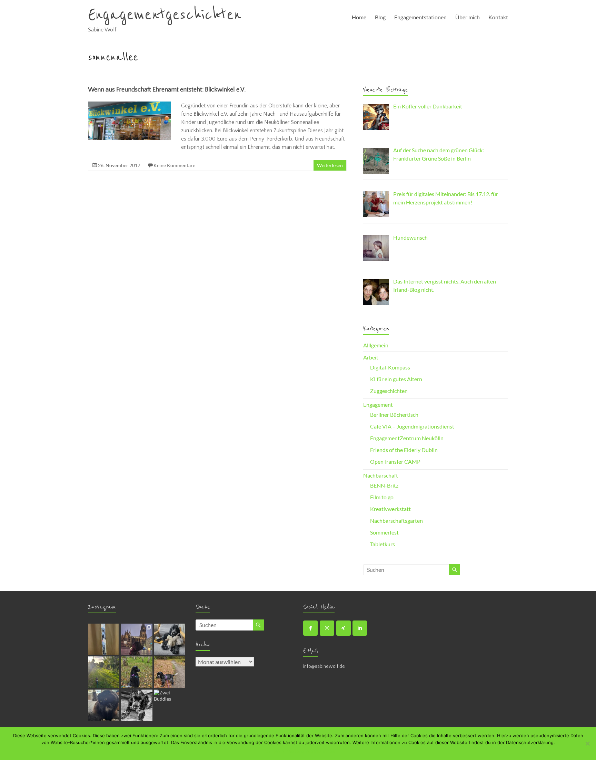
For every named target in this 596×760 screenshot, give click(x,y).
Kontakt (498, 17)
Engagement (378, 404)
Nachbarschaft (380, 475)
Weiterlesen (330, 165)
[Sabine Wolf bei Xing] (343, 628)
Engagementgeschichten (164, 14)
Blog (380, 17)
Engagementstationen (420, 17)
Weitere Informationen (311, 751)
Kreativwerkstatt (390, 509)
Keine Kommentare (174, 165)
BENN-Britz (384, 485)
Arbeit (370, 357)
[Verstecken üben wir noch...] (103, 639)
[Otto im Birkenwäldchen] (136, 672)
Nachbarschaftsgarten (396, 520)
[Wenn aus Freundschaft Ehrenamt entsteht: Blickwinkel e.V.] (129, 105)
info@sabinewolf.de (324, 666)
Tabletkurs (382, 544)
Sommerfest (384, 532)
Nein (279, 751)
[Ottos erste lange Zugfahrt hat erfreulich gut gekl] (136, 639)
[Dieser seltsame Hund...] (103, 705)
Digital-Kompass (390, 367)
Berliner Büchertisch (394, 414)
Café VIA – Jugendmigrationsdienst (412, 426)
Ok (267, 751)
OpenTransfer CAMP (395, 461)
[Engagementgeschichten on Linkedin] (359, 628)
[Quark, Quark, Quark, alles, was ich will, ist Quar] (136, 705)
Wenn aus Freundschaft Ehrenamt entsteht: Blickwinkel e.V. (167, 89)
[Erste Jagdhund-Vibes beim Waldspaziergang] (169, 672)
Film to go (382, 497)
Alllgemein (375, 345)
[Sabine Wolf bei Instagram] (327, 628)
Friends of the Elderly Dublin (404, 449)
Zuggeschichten (389, 390)
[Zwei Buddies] (169, 705)
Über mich (467, 17)
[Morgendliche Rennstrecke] (103, 672)
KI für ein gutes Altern (396, 379)
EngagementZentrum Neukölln (407, 438)
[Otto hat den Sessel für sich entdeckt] (169, 639)
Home (359, 17)
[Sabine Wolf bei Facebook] (310, 628)
